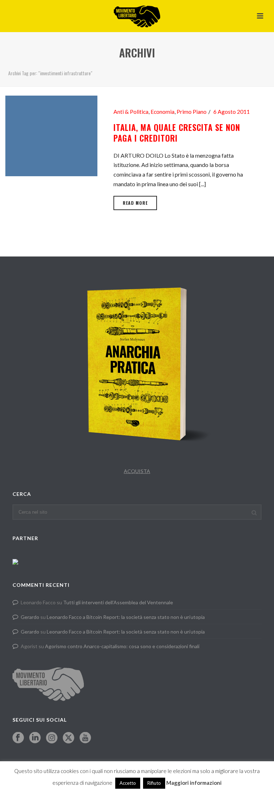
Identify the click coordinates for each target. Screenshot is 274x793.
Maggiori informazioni (194, 782)
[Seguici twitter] (68, 738)
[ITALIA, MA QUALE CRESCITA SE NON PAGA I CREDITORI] (51, 135)
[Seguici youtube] (85, 738)
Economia (162, 111)
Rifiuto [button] (154, 783)
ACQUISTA (137, 471)
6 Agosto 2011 (231, 111)
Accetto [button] (128, 783)
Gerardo (30, 617)
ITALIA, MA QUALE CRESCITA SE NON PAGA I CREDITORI (176, 132)
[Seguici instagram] (51, 738)
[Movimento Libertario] (137, 16)
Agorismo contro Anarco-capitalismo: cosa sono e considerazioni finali (122, 646)
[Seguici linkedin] (35, 738)
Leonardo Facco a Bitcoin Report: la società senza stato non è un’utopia (126, 617)
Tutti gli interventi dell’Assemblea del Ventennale (118, 602)
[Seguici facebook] (18, 738)
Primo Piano (192, 111)
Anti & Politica (130, 111)
